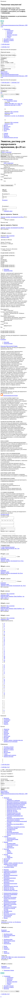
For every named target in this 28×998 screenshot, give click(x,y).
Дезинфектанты (11, 829)
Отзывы (15, 346)
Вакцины (9, 799)
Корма (8, 850)
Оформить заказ (9, 113)
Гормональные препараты (14, 814)
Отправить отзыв (5, 545)
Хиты (5, 130)
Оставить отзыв (5, 514)
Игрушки (6, 737)
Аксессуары (7, 736)
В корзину (5, 200)
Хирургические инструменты (15, 833)
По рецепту (7, 129)
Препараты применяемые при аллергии (10, 895)
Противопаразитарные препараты (16, 804)
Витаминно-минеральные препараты (17, 803)
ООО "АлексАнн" (9, 163)
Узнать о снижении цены (7, 185)
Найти (17, 94)
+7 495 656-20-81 (5, 44)
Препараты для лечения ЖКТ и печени (10, 904)
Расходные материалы (13, 832)
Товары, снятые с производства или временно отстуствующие (13, 741)
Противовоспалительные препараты (16, 807)
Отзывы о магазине (12, 34)
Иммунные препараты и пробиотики (17, 802)
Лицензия (9, 33)
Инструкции (7, 126)
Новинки (6, 128)
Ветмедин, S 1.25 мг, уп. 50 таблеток (14, 115)
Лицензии (6, 721)
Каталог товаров (8, 99)
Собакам (6, 730)
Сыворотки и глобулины (13, 800)
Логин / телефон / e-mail (7, 62)
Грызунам (6, 733)
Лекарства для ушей (12, 811)
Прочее (9, 835)
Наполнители (10, 847)
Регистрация (4, 71)
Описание (6, 269)
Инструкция (9, 346)
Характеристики (8, 270)
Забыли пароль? (5, 73)
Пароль (3, 65)
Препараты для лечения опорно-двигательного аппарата (15, 819)
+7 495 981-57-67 (5, 47)
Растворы (9, 831)
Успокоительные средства (14, 813)
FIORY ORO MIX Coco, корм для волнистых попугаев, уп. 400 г (13, 104)
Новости (9, 36)
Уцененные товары (12, 865)
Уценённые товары (12, 100)
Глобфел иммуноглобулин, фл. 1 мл (10, 548)
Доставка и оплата (9, 39)
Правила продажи (8, 756)
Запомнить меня (6, 68)
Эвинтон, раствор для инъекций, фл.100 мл (12, 217)
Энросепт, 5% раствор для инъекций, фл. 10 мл (13, 585)
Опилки (9, 851)
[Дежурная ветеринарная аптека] (10, 74)
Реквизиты (10, 32)
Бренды (6, 125)
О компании (7, 29)
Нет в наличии (14, 111)
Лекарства (6, 729)
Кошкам (6, 732)
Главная (6, 133)
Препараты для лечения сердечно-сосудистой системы (16, 827)
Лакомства (9, 840)
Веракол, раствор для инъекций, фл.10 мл (12, 573)
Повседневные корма (12, 839)
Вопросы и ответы (9, 40)
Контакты (6, 41)
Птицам (6, 734)
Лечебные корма (11, 838)
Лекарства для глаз (12, 810)
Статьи (9, 37)
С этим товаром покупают (8, 547)
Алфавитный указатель (10, 755)
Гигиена (6, 738)
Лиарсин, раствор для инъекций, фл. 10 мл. (12, 560)
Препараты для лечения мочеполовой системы (10, 902)
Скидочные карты (8, 748)
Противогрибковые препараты (15, 806)
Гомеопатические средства (14, 808)
